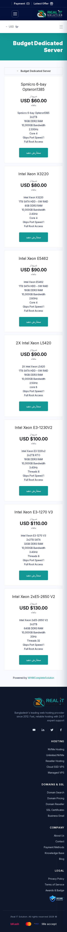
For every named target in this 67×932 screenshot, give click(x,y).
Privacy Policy (56, 878)
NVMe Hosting (56, 749)
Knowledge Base (54, 853)
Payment (19, 3)
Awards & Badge (55, 890)
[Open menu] (15, 13)
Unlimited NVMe (55, 755)
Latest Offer (41, 3)
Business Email (56, 815)
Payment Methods (54, 847)
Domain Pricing (55, 798)
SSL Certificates (55, 809)
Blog (61, 858)
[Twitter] (51, 729)
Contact (59, 841)
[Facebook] (60, 729)
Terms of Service (54, 884)
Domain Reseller (55, 804)
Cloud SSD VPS (55, 766)
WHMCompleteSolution (41, 677)
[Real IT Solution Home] (42, 14)
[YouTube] (34, 729)
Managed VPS (56, 772)
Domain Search (55, 792)
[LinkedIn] (43, 729)
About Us (59, 835)
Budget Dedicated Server (36, 70)
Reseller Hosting (55, 760)
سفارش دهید (33, 152)
